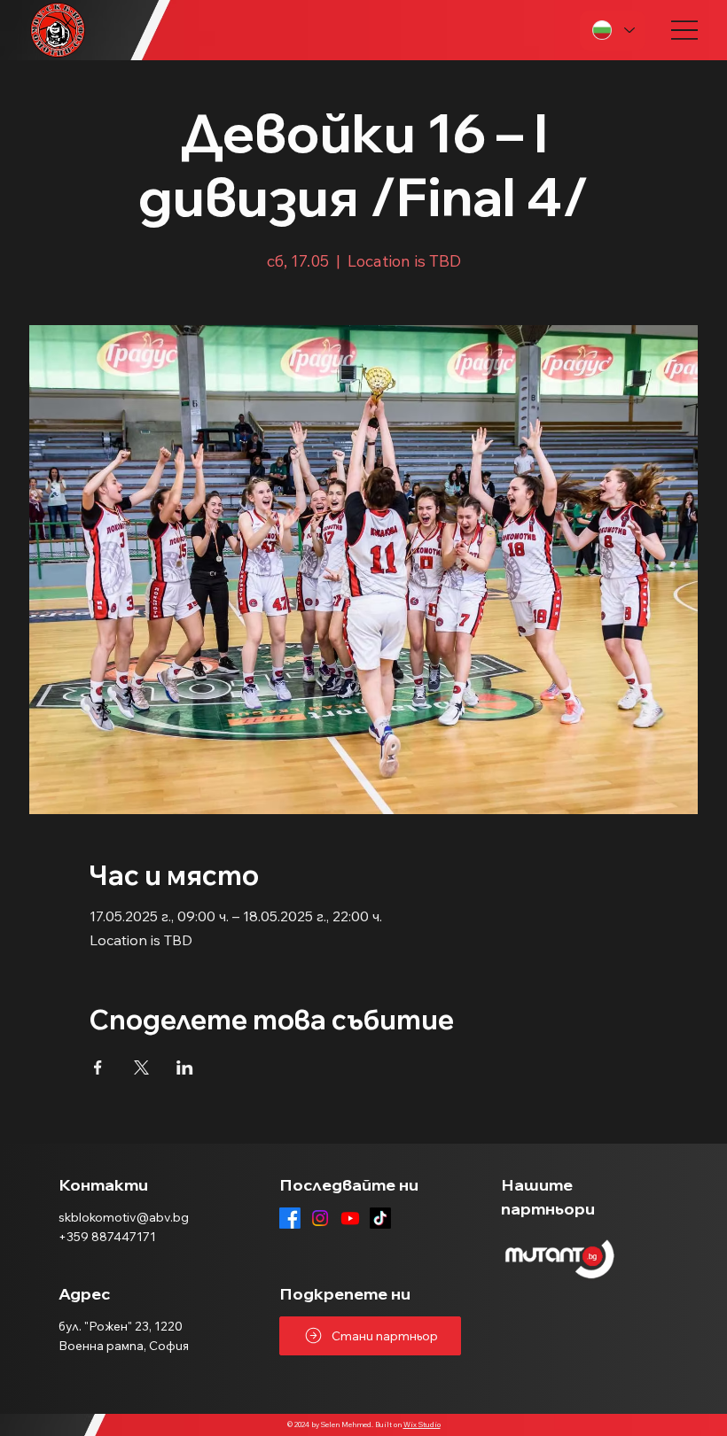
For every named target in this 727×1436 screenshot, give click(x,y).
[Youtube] (350, 1218)
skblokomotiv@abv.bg (124, 1217)
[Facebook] (290, 1218)
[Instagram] (320, 1218)
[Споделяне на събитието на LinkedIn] (184, 1067)
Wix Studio (422, 1424)
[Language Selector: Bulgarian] (612, 30)
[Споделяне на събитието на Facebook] (98, 1067)
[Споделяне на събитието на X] (141, 1067)
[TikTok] (380, 1218)
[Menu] (684, 31)
